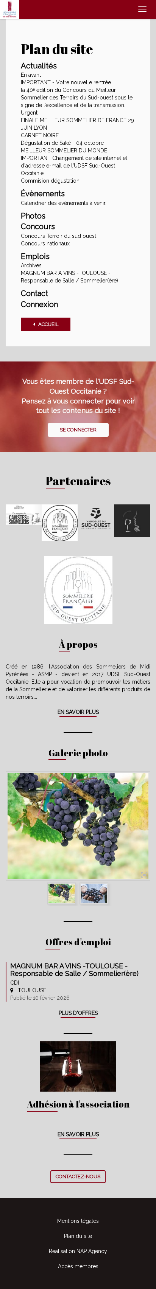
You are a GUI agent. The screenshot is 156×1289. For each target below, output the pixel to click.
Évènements (43, 193)
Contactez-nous (78, 1176)
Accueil (46, 324)
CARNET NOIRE (40, 135)
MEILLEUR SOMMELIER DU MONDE (64, 150)
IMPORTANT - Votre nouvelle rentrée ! (67, 82)
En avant (31, 75)
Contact (34, 293)
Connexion (39, 304)
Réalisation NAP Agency (78, 1251)
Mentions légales (78, 1221)
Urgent (29, 113)
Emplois (35, 256)
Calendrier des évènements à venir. (63, 203)
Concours (38, 226)
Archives (31, 265)
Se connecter (78, 430)
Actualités (39, 65)
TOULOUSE (29, 990)
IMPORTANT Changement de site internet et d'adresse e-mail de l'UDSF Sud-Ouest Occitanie (74, 165)
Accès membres (78, 1266)
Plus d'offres (78, 1013)
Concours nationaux (45, 243)
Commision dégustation (50, 181)
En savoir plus (78, 712)
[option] (78, 826)
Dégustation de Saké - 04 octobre (62, 143)
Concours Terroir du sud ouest (58, 236)
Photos (33, 215)
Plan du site (78, 1236)
